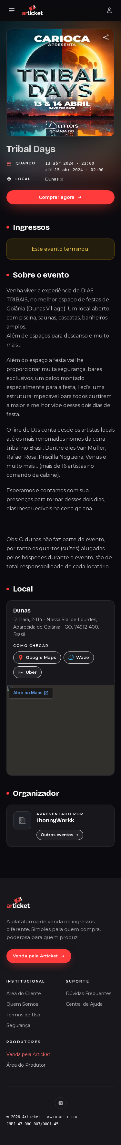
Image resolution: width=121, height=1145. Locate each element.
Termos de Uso (23, 1015)
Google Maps (41, 657)
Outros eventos (57, 834)
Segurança (18, 1025)
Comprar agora (57, 197)
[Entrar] (109, 10)
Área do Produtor (25, 1065)
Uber (31, 672)
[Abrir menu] (11, 10)
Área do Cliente (23, 993)
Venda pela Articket (35, 955)
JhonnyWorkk (55, 820)
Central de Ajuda (84, 1004)
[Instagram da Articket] (60, 1103)
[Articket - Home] (32, 10)
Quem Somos (22, 1004)
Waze (82, 657)
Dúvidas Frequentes (88, 993)
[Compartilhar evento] (106, 37)
